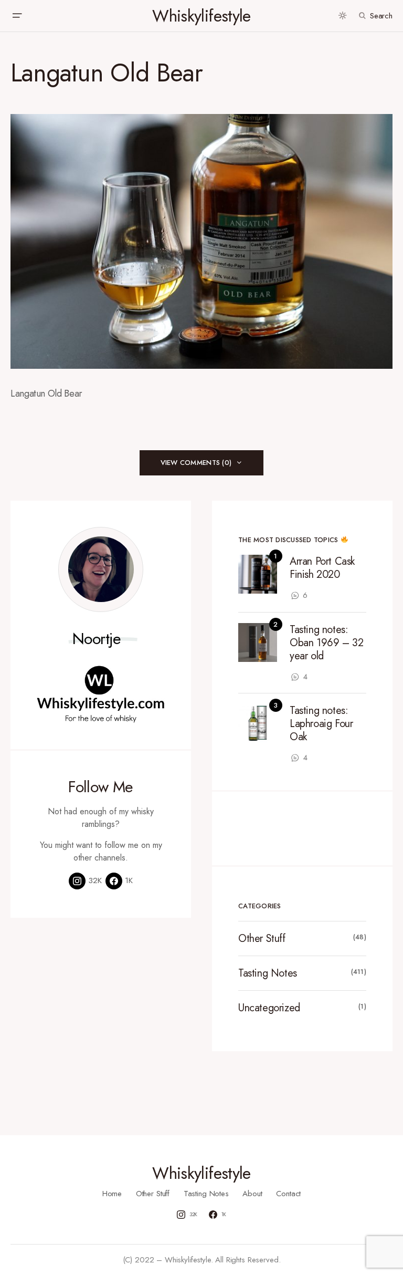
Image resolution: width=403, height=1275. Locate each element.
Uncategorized (269, 1007)
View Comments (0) (196, 463)
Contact (288, 1193)
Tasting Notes (267, 973)
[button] (16, 15)
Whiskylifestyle (201, 16)
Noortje (96, 639)
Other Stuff (261, 938)
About (252, 1193)
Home (112, 1193)
